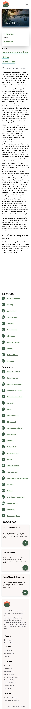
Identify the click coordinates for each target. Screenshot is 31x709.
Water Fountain (13, 453)
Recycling (10, 510)
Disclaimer (7, 688)
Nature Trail (11, 447)
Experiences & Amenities (15, 52)
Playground (11, 422)
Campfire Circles (13, 372)
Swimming (11, 311)
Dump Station (12, 503)
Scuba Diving (12, 317)
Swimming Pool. (13, 516)
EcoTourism (8, 650)
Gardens (10, 441)
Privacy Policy (9, 685)
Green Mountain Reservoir (13, 577)
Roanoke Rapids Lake (11, 527)
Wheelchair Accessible (15, 497)
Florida (6, 656)
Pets (9, 409)
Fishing (10, 305)
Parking (10, 403)
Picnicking (11, 336)
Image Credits (9, 674)
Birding (10, 349)
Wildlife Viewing (13, 342)
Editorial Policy (9, 671)
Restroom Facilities (14, 428)
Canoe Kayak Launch (15, 384)
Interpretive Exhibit (14, 390)
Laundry (10, 484)
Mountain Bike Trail (14, 397)
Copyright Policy (9, 683)
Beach (9, 459)
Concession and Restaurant (17, 478)
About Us (7, 666)
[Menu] (27, 4)
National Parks (9, 653)
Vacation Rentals (13, 298)
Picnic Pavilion (12, 416)
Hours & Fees (8, 61)
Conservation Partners (12, 700)
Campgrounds (12, 378)
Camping (10, 323)
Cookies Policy (9, 680)
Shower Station (13, 466)
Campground (12, 330)
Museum (10, 361)
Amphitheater (12, 472)
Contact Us (8, 668)
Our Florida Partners (11, 698)
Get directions (8, 42)
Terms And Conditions (11, 677)
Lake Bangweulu (9, 552)
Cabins (9, 491)
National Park (12, 355)
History (5, 57)
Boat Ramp (11, 434)
